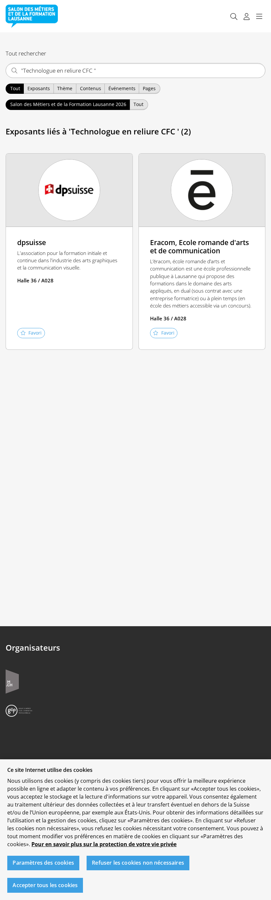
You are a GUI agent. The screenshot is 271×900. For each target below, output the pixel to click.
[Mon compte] (246, 16)
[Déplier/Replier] (259, 16)
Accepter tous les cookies (45, 885)
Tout (15, 88)
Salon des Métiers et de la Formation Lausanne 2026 (68, 104)
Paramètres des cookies (43, 862)
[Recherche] (233, 16)
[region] (135, 829)
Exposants (38, 88)
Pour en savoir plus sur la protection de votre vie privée (103, 844)
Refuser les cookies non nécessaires (138, 862)
